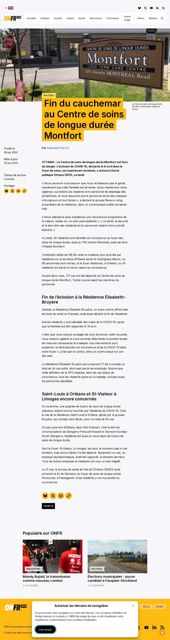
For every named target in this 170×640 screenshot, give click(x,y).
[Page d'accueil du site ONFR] (12, 18)
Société (58, 18)
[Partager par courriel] (18, 191)
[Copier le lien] (24, 191)
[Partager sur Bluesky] (6, 191)
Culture (70, 18)
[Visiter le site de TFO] (9, 8)
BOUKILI (159, 606)
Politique (45, 18)
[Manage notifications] (162, 632)
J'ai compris (45, 629)
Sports (82, 18)
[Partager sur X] (12, 191)
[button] (133, 605)
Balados (153, 18)
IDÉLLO (146, 606)
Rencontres (96, 18)
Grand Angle (127, 18)
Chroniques (113, 18)
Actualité (31, 18)
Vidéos (140, 18)
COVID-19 (48, 506)
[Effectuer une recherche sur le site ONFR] (162, 18)
